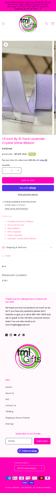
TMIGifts (16, 487)
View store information (16, 208)
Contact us (10, 405)
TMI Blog (9, 411)
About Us (9, 393)
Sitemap (9, 424)
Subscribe (42, 441)
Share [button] (8, 255)
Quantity (6, 165)
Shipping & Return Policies (17, 417)
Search (8, 387)
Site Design (26, 487)
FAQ (7, 399)
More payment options (28, 194)
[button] (3, 24)
